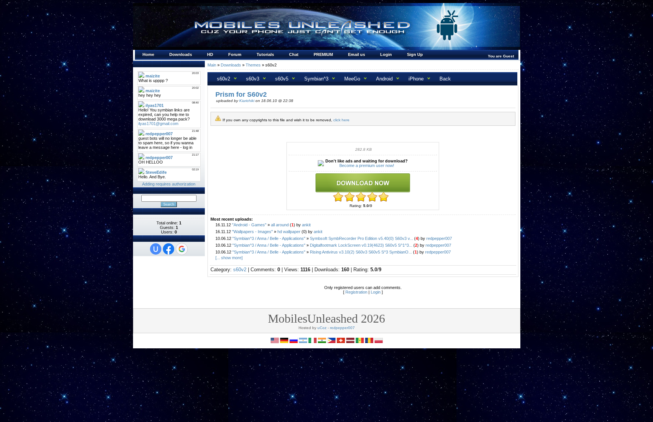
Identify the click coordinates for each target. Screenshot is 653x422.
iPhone (416, 79)
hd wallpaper (288, 231)
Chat (294, 54)
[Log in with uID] (155, 249)
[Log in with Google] (182, 249)
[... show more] (228, 257)
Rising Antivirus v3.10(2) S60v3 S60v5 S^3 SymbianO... (361, 252)
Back (445, 79)
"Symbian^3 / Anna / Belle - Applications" (268, 238)
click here (341, 120)
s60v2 (223, 79)
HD (210, 54)
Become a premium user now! (366, 165)
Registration (356, 292)
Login (386, 54)
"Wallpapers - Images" (252, 231)
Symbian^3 (316, 79)
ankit (306, 225)
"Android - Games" (249, 225)
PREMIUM (323, 54)
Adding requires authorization (168, 184)
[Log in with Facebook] (168, 249)
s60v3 (252, 79)
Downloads (180, 54)
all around (280, 225)
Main (211, 65)
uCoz (321, 328)
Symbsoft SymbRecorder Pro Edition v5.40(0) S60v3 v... (361, 238)
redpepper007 (439, 238)
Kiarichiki (246, 101)
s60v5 (281, 79)
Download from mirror (363, 182)
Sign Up (415, 54)
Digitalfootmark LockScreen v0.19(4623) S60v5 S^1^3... (361, 245)
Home (148, 54)
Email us (356, 54)
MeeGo (352, 79)
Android (384, 79)
